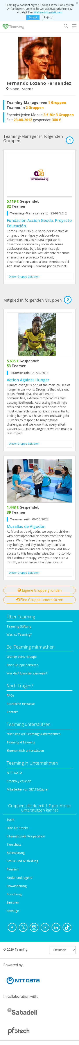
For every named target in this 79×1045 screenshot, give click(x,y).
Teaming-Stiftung (19, 626)
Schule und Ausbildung (22, 861)
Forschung (14, 894)
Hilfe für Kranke (18, 828)
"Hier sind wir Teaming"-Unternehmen (34, 734)
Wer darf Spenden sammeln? (27, 673)
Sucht (10, 819)
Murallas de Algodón (26, 526)
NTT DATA (14, 773)
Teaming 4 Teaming (21, 742)
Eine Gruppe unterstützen (41, 599)
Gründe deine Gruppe (22, 656)
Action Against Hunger (28, 379)
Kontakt (12, 712)
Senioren (13, 902)
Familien (12, 869)
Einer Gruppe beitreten (22, 665)
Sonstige (13, 911)
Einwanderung (17, 886)
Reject (48, 17)
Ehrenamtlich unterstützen (25, 750)
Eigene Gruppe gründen (41, 590)
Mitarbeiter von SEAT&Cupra (27, 789)
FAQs (10, 695)
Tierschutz (14, 844)
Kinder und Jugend (19, 877)
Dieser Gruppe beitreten (24, 276)
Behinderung (16, 852)
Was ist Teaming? (19, 634)
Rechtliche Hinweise (21, 704)
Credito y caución (19, 781)
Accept (33, 17)
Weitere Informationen (48, 12)
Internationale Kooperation (26, 836)
